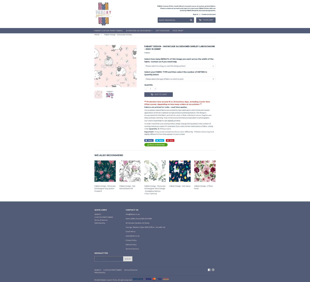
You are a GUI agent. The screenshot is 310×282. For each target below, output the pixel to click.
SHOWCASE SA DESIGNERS (138, 31)
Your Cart (207, 20)
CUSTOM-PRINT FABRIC (103, 217)
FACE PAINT (178, 31)
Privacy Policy (131, 240)
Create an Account (209, 14)
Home (96, 35)
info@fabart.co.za (133, 214)
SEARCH (97, 214)
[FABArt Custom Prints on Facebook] (209, 270)
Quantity (148, 85)
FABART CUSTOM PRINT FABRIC (108, 31)
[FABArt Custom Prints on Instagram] (213, 270)
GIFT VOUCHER (162, 31)
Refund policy (99, 223)
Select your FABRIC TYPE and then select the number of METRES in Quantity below (175, 73)
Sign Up (128, 259)
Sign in (195, 14)
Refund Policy (131, 245)
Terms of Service (101, 220)
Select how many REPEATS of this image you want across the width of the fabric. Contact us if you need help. (178, 60)
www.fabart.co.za (132, 236)
